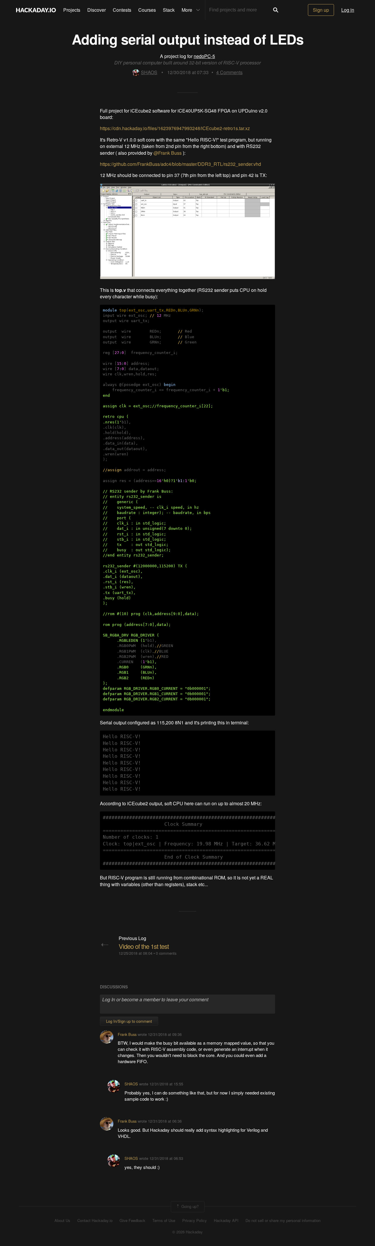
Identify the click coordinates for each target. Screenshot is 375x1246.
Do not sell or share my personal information (283, 1220)
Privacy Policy (194, 1220)
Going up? (189, 1206)
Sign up (321, 9)
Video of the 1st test (144, 946)
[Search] (276, 10)
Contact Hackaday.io (94, 1220)
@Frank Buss (168, 152)
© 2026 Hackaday (187, 1232)
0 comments (166, 953)
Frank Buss (127, 1034)
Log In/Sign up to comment (129, 1021)
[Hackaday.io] (36, 10)
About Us (62, 1220)
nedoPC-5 (204, 56)
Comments (229, 72)
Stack (169, 9)
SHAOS (149, 72)
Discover (96, 9)
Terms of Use (163, 1220)
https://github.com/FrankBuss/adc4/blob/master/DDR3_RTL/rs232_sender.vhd (180, 164)
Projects (71, 9)
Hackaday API (226, 1220)
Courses (147, 9)
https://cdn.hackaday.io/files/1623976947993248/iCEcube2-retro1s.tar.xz (175, 128)
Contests (122, 9)
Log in (347, 9)
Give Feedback (132, 1220)
